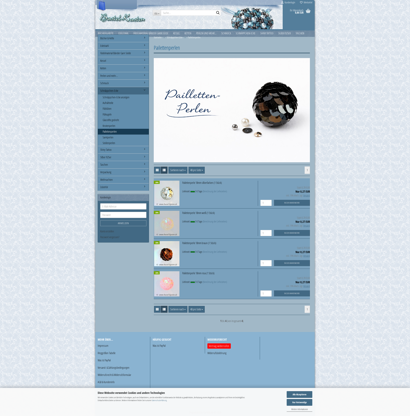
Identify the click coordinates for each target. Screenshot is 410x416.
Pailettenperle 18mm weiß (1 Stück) (198, 213)
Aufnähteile (108, 103)
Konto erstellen (107, 231)
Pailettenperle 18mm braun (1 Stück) (199, 243)
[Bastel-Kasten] (123, 17)
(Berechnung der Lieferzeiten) (215, 191)
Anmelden (123, 223)
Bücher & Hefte (107, 38)
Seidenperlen (109, 143)
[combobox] (178, 170)
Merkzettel (307, 2)
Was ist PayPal (104, 360)
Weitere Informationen (299, 409)
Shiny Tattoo (105, 150)
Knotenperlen (109, 126)
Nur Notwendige (299, 402)
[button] (157, 170)
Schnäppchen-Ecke (109, 91)
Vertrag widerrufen (219, 346)
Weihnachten (106, 180)
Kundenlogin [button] (289, 2)
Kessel (103, 61)
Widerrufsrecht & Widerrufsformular (114, 375)
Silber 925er (105, 157)
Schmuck (104, 83)
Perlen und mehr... (109, 76)
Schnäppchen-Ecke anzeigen (116, 97)
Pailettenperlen (110, 131)
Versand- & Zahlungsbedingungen (113, 367)
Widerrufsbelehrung (216, 353)
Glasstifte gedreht (111, 120)
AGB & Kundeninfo (106, 382)
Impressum (103, 346)
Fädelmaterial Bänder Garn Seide (115, 53)
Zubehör (104, 187)
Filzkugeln (107, 114)
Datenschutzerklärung (159, 400)
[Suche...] (218, 13)
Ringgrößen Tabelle (106, 353)
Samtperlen (108, 137)
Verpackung (105, 172)
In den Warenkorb (291, 202)
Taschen (104, 164)
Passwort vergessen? (109, 237)
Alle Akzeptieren (299, 394)
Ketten (103, 68)
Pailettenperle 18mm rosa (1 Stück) (198, 273)
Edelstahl (104, 46)
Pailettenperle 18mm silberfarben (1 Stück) (202, 183)
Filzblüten (107, 108)
